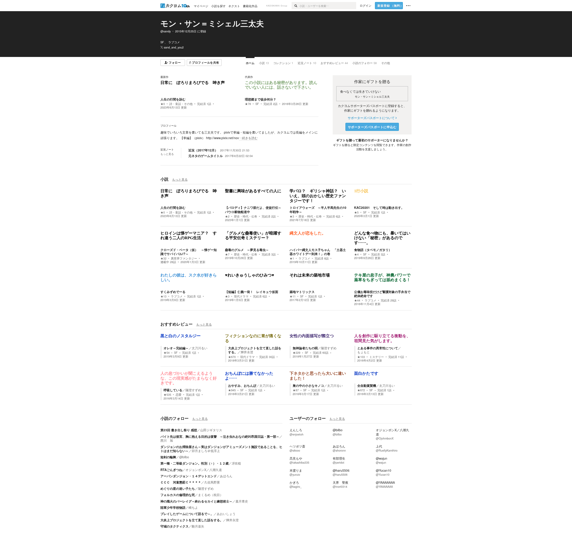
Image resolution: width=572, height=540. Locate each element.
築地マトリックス (302, 291)
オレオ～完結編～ (176, 348)
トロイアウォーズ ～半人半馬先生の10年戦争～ (318, 209)
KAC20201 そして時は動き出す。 (379, 207)
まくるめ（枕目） (210, 494)
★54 (167, 352)
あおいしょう (226, 513)
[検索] (295, 5)
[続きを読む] (239, 135)
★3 (292, 216)
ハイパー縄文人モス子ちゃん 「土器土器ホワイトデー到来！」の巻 (318, 251)
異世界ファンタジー (184, 258)
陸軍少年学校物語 (172, 507)
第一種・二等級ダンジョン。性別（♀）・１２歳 (194, 463)
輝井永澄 (247, 352)
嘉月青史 (242, 501)
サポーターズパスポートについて (371, 117)
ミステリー (376, 357)
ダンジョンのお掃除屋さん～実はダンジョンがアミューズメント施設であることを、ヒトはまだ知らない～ (221, 448)
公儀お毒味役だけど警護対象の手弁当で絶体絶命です (382, 293)
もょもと (363, 352)
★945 (232, 390)
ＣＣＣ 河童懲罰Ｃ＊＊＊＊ (180, 482)
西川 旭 (166, 440)
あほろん (226, 476)
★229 (296, 352)
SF (257, 104)
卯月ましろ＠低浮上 (206, 450)
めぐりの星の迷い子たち (177, 488)
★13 (163, 296)
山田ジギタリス (211, 430)
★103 (361, 357)
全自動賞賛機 (366, 385)
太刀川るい (199, 348)
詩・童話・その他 (181, 104)
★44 (357, 300)
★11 (293, 296)
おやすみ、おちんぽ (242, 385)
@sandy (165, 31)
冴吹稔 (236, 463)
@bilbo (184, 457)
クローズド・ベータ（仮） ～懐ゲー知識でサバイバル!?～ (188, 251)
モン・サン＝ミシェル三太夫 (212, 23)
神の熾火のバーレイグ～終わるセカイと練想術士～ (196, 501)
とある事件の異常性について (377, 348)
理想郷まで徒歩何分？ (260, 99)
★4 (356, 254)
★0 (162, 104)
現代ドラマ (241, 296)
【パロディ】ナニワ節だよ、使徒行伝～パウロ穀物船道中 (253, 209)
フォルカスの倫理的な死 (177, 494)
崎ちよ (193, 507)
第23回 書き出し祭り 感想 (178, 430)
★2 (227, 216)
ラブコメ (304, 258)
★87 (296, 390)
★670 (232, 357)
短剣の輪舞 (168, 457)
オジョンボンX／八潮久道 (203, 469)
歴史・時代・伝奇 (245, 216)
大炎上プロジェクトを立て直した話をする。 (254, 350)
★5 (356, 212)
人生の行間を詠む (172, 99)
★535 (167, 394)
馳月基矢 (198, 526)
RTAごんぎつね (171, 469)
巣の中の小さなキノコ (308, 385)
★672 (361, 390)
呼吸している (173, 390)
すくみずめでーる (172, 291)
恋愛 (178, 395)
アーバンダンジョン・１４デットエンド (188, 476)
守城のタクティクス (174, 526)
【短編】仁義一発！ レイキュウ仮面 (251, 291)
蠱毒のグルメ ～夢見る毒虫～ (247, 249)
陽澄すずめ (328, 348)
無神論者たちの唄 (305, 348)
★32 (163, 258)
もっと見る (167, 154)
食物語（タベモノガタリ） (373, 249)
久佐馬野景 (212, 482)
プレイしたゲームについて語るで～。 (187, 513)
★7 (227, 254)
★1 (292, 258)
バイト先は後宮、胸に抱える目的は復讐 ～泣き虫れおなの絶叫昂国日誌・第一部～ (219, 436)
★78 (248, 104)
